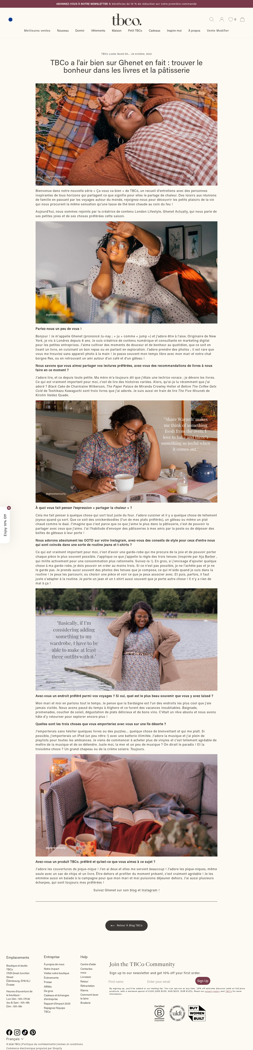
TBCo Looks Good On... (115, 53)
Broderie (85, 1003)
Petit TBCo (135, 30)
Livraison (85, 977)
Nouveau (63, 30)
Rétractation (87, 986)
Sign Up (202, 981)
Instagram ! (151, 890)
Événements (51, 977)
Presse (48, 982)
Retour (84, 981)
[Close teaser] (9, 508)
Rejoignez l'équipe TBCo (54, 1009)
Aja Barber (207, 556)
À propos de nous (54, 964)
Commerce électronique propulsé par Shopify (34, 1048)
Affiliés (48, 986)
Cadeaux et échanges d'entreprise (56, 997)
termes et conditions (70, 1044)
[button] (5, 525)
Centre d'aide (88, 964)
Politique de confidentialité (39, 1044)
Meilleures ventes (37, 30)
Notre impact (51, 969)
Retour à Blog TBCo (129, 925)
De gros (48, 991)
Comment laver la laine (89, 996)
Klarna (84, 990)
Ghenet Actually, (176, 211)
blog (133, 890)
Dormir (79, 30)
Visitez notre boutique (56, 973)
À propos (194, 30)
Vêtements (98, 30)
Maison (116, 30)
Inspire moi (174, 30)
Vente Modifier (218, 30)
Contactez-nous (86, 970)
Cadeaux (154, 30)
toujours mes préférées (83, 882)
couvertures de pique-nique (74, 869)
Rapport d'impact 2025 (57, 1003)
